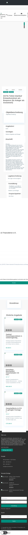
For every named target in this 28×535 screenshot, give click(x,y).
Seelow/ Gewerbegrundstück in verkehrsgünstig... (14, 336)
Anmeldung (14, 505)
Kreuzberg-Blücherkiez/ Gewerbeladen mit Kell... (12, 372)
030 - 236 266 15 (7, 462)
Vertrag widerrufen (7, 450)
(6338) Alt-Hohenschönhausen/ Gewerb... (14, 484)
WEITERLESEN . (5, 447)
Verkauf (11, 92)
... (19, 344)
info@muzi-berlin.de (8, 466)
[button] (4, 532)
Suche (14, 521)
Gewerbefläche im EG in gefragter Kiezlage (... (14, 409)
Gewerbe (3, 16)
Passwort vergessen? (5, 508)
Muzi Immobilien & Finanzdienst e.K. (7, 532)
